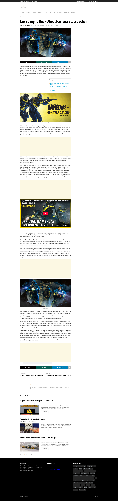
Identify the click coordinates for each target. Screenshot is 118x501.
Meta (93, 480)
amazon (76, 468)
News (22, 13)
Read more (45, 411)
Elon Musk (92, 473)
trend (94, 487)
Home (21, 16)
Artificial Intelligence (88, 468)
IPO (79, 480)
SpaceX (83, 485)
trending (76, 489)
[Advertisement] (45, 146)
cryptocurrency (92, 471)
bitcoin (75, 471)
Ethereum (76, 475)
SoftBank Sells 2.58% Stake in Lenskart (59, 87)
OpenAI (85, 482)
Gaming (45, 13)
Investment (91, 478)
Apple (80, 468)
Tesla (85, 487)
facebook (82, 475)
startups (93, 485)
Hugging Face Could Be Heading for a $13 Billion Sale (59, 83)
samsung (91, 482)
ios (96, 478)
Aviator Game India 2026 (53, 470)
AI (54, 13)
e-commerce (77, 473)
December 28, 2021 (36, 25)
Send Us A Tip (22, 1)
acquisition (90, 466)
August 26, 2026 (30, 403)
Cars (51, 13)
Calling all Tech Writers (29, 1)
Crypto (28, 13)
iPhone (75, 480)
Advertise (35, 1)
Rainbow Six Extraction (28, 363)
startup (88, 485)
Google (75, 478)
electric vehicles (85, 473)
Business (81, 471)
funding (87, 475)
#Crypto (75, 466)
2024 (85, 466)
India (80, 478)
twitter (80, 489)
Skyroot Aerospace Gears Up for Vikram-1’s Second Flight (60, 89)
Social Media (77, 485)
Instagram (85, 478)
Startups (59, 13)
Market (83, 480)
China (85, 471)
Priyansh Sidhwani (25, 25)
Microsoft (76, 482)
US (84, 489)
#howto (80, 466)
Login (97, 1)
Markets (66, 13)
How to (73, 13)
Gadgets (34, 13)
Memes (40, 13)
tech (75, 487)
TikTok (89, 487)
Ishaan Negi (23, 403)
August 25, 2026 (30, 440)
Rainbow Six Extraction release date (43, 363)
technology (80, 487)
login (24, 455)
